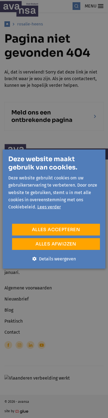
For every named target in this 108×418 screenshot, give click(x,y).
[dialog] (54, 209)
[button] (54, 259)
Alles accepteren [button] (56, 229)
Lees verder (49, 207)
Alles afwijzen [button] (55, 244)
